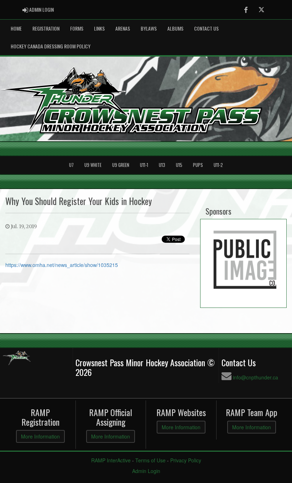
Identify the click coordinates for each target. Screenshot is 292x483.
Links (99, 28)
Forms (76, 28)
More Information (40, 436)
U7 (71, 165)
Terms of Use (150, 460)
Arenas (122, 28)
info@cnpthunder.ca (255, 377)
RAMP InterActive (111, 460)
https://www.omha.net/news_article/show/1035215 (61, 264)
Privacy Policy (185, 460)
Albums (175, 28)
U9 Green (120, 165)
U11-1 (144, 165)
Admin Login (146, 470)
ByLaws (149, 28)
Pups (198, 165)
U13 (162, 165)
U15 (179, 165)
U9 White (92, 165)
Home (16, 28)
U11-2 (218, 165)
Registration (45, 28)
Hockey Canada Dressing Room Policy (50, 46)
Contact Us (206, 28)
